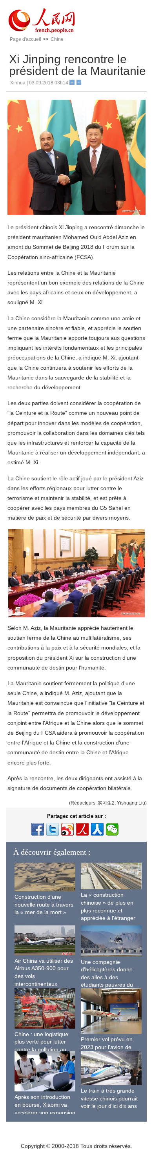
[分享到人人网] (97, 829)
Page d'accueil (25, 39)
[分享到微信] (112, 829)
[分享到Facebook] (37, 829)
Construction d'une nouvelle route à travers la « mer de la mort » (44, 904)
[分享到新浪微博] (67, 829)
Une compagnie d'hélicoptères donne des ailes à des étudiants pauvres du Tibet (107, 977)
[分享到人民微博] (82, 829)
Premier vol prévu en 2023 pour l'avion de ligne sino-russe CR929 (110, 1047)
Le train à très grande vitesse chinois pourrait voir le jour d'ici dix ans (109, 1098)
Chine (57, 39)
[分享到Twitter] (52, 829)
